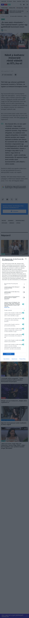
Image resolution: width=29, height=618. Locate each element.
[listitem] (14, 284)
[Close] (26, 259)
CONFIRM (8, 353)
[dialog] (14, 309)
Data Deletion (7, 358)
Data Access (14, 358)
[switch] (23, 287)
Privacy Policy (22, 358)
